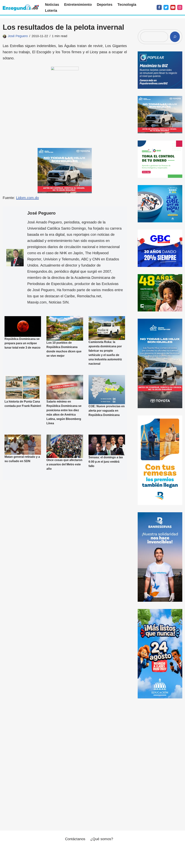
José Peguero (18, 36)
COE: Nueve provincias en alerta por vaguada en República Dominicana (107, 410)
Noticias (52, 5)
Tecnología (126, 5)
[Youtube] (172, 7)
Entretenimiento (78, 5)
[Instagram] (179, 7)
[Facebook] (159, 7)
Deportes (104, 5)
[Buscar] (175, 37)
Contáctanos (75, 839)
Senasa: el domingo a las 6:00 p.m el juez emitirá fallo (106, 462)
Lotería (51, 10)
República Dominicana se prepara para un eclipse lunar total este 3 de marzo (22, 343)
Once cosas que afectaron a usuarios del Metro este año (64, 464)
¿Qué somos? (101, 839)
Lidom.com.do (27, 198)
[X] (166, 7)
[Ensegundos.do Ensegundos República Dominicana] (21, 8)
